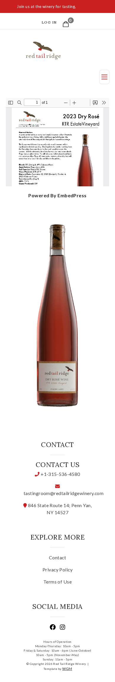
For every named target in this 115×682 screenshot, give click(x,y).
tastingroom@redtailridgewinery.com (58, 493)
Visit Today (87, 6)
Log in (49, 22)
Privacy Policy (57, 569)
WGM (67, 668)
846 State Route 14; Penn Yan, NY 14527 (59, 508)
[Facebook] (52, 628)
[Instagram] (62, 628)
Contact (57, 557)
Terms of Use (57, 581)
